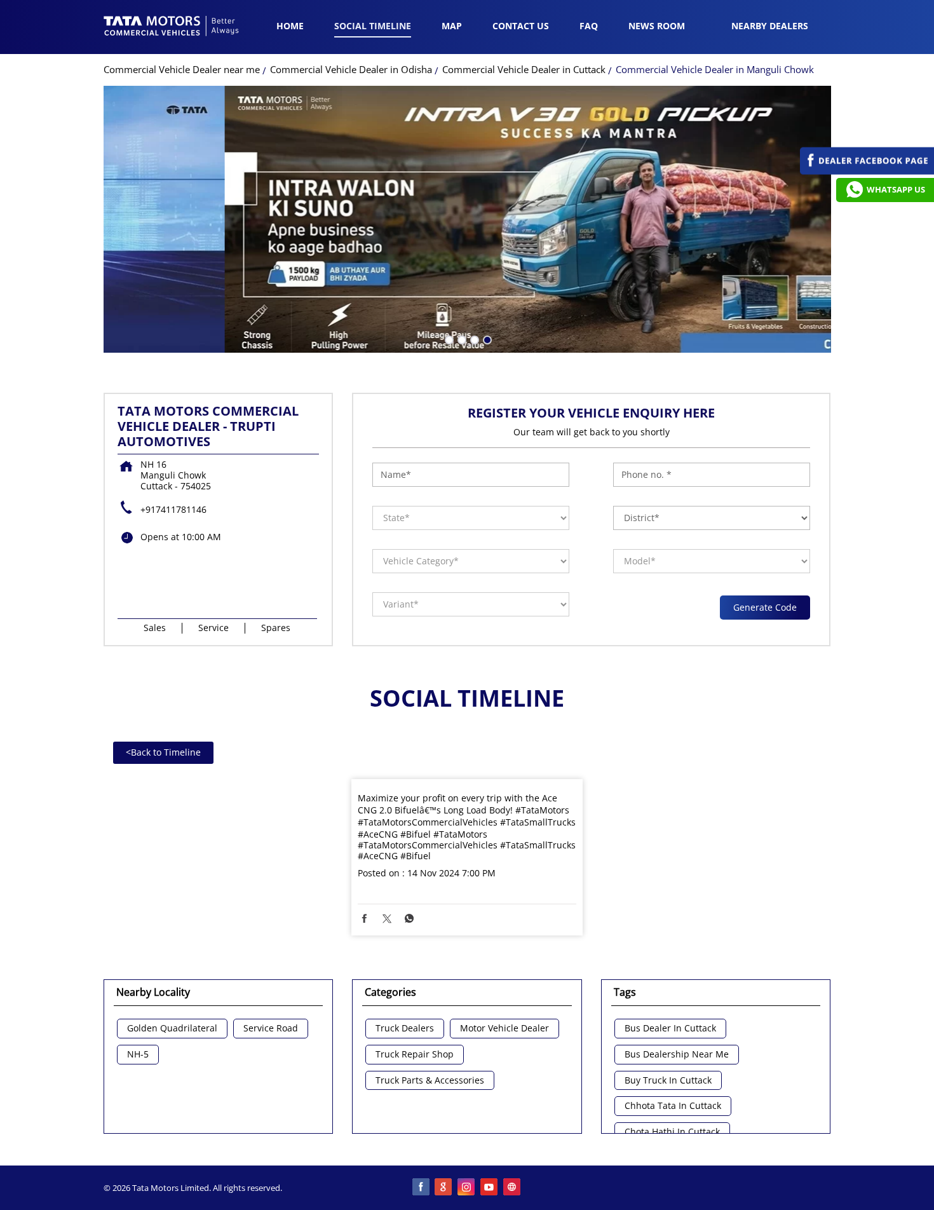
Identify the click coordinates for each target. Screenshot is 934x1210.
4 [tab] (486, 339)
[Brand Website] (512, 1187)
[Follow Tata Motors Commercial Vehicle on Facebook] (421, 1187)
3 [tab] (473, 339)
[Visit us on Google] (444, 1187)
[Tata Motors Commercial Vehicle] (172, 27)
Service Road (270, 1028)
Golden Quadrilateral (172, 1028)
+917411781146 (173, 509)
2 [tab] (460, 339)
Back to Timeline (163, 752)
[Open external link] (867, 171)
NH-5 (138, 1054)
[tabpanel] (467, 219)
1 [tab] (448, 339)
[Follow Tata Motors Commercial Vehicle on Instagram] (467, 1187)
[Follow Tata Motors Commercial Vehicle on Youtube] (489, 1187)
